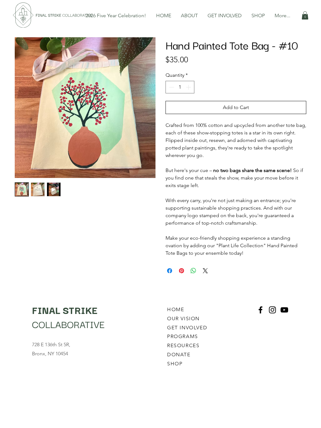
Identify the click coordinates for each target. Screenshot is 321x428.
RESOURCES (183, 345)
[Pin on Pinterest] (181, 270)
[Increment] (189, 87)
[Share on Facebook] (169, 270)
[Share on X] (205, 270)
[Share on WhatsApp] (193, 270)
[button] (189, 15)
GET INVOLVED (187, 328)
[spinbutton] (180, 87)
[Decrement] (170, 87)
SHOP (174, 364)
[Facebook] (260, 310)
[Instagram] (272, 310)
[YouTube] (284, 310)
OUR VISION (184, 318)
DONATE (179, 355)
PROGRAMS (182, 336)
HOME (175, 309)
